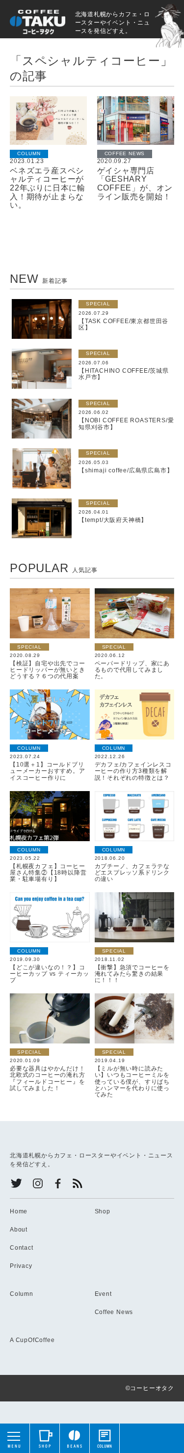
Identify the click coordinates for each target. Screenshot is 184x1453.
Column (21, 1294)
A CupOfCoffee (32, 1340)
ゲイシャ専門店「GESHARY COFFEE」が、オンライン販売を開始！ (135, 183)
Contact (21, 1248)
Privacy (21, 1266)
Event (103, 1294)
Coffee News (114, 1312)
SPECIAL (98, 303)
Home (18, 1211)
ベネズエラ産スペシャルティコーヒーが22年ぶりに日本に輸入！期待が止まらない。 (47, 187)
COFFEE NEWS (125, 153)
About (18, 1230)
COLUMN (29, 153)
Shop (102, 1211)
